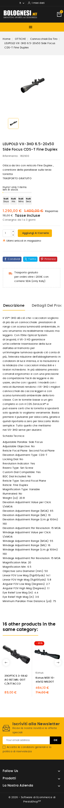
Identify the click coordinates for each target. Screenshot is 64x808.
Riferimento (10, 156)
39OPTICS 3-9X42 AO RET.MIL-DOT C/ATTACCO (16, 680)
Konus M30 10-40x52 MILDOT (45, 680)
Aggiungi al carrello (35, 233)
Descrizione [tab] (14, 305)
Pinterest (50, 259)
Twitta (32, 259)
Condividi (14, 259)
